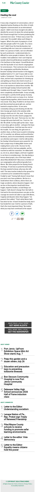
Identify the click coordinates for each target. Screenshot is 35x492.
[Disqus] (17, 246)
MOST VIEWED (5, 344)
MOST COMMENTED (7, 402)
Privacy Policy (28, 484)
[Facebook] (12, 213)
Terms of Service (18, 484)
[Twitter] (17, 213)
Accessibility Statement (17, 485)
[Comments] (22, 213)
